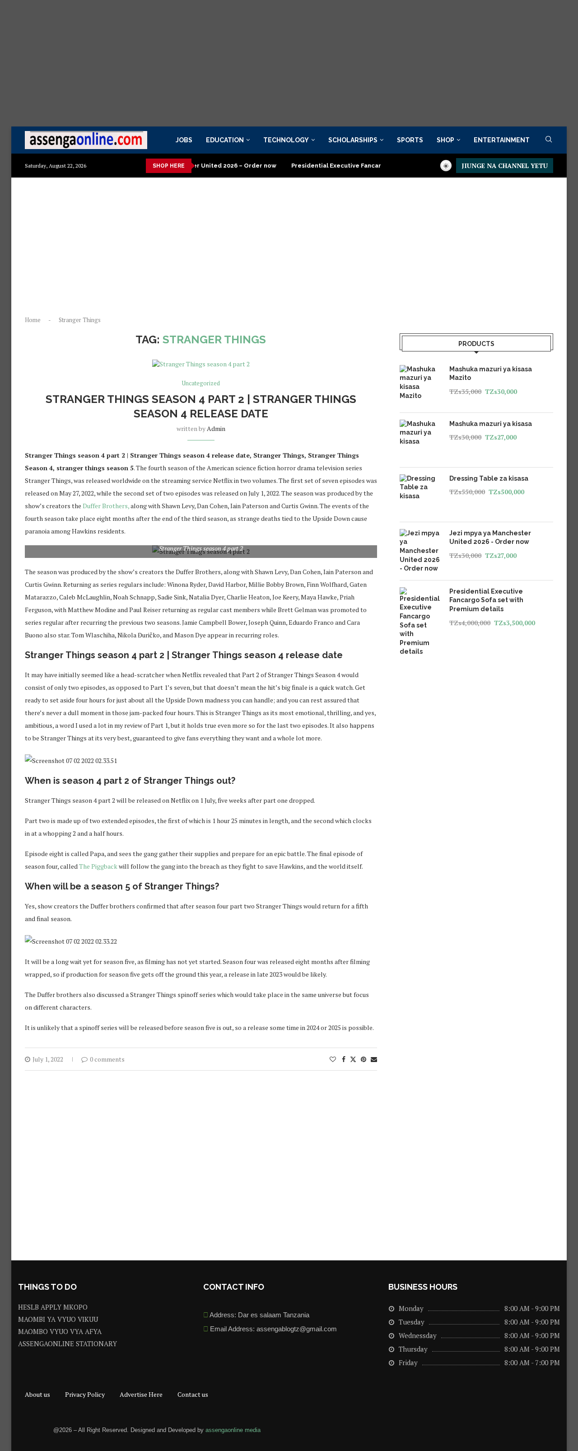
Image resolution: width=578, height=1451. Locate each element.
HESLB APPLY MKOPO (53, 1307)
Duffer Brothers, (105, 505)
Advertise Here (141, 1394)
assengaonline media (233, 1430)
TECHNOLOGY (286, 140)
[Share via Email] (374, 1059)
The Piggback (98, 866)
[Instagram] (542, 1429)
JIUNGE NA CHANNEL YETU (504, 165)
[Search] (548, 140)
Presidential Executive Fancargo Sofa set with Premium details (363, 165)
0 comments (107, 1059)
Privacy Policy (85, 1394)
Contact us (192, 1394)
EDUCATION (225, 140)
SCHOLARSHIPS (353, 140)
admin (216, 428)
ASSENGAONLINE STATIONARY (67, 1343)
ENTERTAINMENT (502, 140)
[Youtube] (514, 1429)
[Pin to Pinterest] (363, 1059)
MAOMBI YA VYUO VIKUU (58, 1319)
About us (37, 1394)
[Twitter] (486, 1429)
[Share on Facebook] (343, 1059)
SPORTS (410, 140)
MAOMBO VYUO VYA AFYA (60, 1331)
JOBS (184, 140)
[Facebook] (459, 1429)
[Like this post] (333, 1059)
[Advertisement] (271, 63)
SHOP (445, 140)
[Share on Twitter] (353, 1059)
